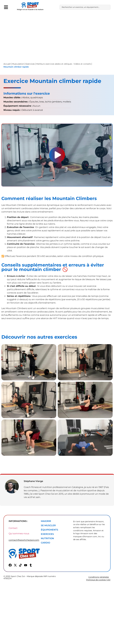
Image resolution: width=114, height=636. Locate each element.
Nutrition (47, 538)
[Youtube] (25, 565)
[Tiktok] (20, 565)
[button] (5, 7)
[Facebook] (10, 565)
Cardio (45, 542)
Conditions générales (98, 577)
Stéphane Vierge (33, 481)
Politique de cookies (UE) (98, 580)
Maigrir (46, 521)
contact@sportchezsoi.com (24, 540)
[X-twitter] (15, 565)
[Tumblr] (30, 565)
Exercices (47, 534)
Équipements (49, 529)
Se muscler (48, 525)
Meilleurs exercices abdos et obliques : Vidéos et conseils (63, 64)
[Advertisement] (57, 35)
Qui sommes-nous (19, 533)
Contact (13, 528)
